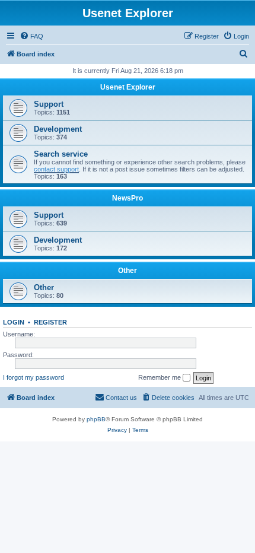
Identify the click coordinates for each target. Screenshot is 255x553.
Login (13, 322)
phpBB (96, 419)
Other (127, 270)
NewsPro (127, 198)
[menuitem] (31, 36)
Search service (61, 154)
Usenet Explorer (127, 87)
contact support (56, 169)
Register (50, 322)
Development (58, 129)
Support (48, 104)
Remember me (160, 377)
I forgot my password (33, 377)
